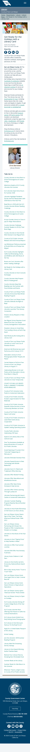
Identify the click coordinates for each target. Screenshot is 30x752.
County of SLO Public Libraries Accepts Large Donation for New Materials (14, 399)
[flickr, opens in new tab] (17, 726)
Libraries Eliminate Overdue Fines (14, 458)
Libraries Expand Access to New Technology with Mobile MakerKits (14, 463)
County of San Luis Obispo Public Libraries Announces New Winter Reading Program (14, 294)
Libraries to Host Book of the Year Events (15, 535)
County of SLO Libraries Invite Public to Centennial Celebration (14, 392)
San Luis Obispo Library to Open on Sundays (14, 597)
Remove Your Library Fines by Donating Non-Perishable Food (14, 656)
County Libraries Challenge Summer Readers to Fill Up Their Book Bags (14, 227)
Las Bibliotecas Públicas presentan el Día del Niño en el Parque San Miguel (15, 246)
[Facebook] (5, 52)
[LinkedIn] (13, 52)
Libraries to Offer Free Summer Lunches (14, 546)
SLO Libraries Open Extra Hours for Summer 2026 (14, 192)
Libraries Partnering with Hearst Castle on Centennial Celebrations (14, 496)
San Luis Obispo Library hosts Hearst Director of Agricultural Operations (13, 585)
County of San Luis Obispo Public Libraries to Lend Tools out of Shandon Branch (14, 343)
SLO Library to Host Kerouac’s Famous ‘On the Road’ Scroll (13, 624)
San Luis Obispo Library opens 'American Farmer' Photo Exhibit (14, 592)
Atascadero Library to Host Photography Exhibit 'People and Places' (14, 357)
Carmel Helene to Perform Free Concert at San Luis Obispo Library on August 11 (14, 364)
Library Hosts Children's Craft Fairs (13, 557)
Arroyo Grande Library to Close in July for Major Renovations (14, 220)
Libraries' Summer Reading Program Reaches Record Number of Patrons (15, 503)
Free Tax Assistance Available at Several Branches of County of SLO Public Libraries (14, 444)
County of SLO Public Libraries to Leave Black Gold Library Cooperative (14, 420)
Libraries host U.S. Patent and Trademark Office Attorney (13, 470)
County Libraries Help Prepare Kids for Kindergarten (13, 279)
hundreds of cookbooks (11, 81)
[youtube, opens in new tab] (13, 726)
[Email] (17, 52)
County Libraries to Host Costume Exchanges (15, 274)
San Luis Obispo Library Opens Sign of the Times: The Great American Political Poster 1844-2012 (14, 517)
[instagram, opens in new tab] (21, 726)
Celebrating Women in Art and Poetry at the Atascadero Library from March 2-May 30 (14, 372)
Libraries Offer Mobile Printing (13, 475)
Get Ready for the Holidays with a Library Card (14, 268)
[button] (25, 3)
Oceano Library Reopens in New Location (14, 316)
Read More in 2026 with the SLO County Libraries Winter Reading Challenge (14, 206)
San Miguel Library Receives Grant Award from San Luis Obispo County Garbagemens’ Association (15, 322)
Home (3, 15)
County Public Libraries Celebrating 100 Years (11, 432)
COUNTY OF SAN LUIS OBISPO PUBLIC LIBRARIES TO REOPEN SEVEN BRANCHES (14, 385)
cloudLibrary (12, 121)
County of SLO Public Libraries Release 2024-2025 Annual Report (14, 239)
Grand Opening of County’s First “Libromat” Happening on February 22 (14, 452)
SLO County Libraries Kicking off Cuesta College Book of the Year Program (14, 604)
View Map (16, 709)
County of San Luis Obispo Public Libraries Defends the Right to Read (14, 301)
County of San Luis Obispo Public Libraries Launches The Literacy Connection (14, 309)
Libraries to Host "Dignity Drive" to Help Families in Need (14, 540)
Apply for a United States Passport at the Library (15, 629)
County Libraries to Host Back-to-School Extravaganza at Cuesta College (14, 179)
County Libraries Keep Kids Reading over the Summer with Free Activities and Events (13, 286)
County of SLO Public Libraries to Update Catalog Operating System (15, 426)
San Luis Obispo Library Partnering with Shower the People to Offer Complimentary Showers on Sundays (14, 527)
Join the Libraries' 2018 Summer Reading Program (14, 639)
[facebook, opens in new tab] (9, 726)
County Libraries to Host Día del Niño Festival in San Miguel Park (14, 234)
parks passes (16, 115)
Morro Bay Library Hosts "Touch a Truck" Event (15, 571)
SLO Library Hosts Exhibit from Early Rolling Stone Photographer (14, 618)
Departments (10, 15)
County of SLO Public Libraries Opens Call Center (13, 413)
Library (4, 9)
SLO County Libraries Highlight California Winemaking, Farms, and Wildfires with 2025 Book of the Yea (14, 255)
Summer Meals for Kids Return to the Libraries (14, 665)
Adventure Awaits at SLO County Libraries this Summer (14, 186)
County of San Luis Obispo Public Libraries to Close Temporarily (14, 379)
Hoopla (21, 121)
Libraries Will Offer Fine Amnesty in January (14, 552)
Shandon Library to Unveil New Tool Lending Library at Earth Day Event (14, 330)
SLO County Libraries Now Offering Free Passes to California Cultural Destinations (14, 612)
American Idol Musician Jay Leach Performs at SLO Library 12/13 (14, 350)
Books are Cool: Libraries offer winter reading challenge (13, 262)
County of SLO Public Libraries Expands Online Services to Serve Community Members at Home (14, 406)
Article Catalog (8, 634)
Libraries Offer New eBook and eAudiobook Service (14, 479)
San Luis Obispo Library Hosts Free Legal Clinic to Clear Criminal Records (14, 577)
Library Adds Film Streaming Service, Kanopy (13, 644)
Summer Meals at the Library (13, 660)
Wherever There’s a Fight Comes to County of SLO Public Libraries (14, 671)
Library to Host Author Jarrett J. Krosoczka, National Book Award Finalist (14, 564)
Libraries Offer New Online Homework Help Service (12, 485)
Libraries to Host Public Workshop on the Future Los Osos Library (15, 510)
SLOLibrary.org (9, 131)
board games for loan (11, 99)
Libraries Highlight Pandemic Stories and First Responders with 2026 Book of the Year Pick (14, 198)
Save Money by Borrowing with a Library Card (14, 337)
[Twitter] (9, 52)
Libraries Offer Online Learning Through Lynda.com (14, 491)
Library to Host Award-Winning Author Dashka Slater (14, 650)
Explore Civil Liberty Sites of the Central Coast (14, 438)
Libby (6, 121)
